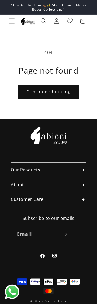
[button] (11, 21)
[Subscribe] (64, 234)
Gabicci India (56, 301)
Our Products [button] (25, 170)
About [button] (17, 185)
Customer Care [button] (27, 199)
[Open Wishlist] (69, 21)
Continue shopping (48, 91)
